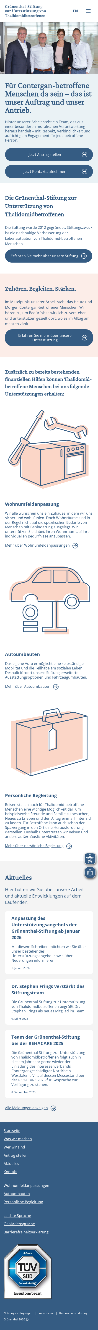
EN (75, 10)
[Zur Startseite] (23, 11)
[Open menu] (88, 11)
